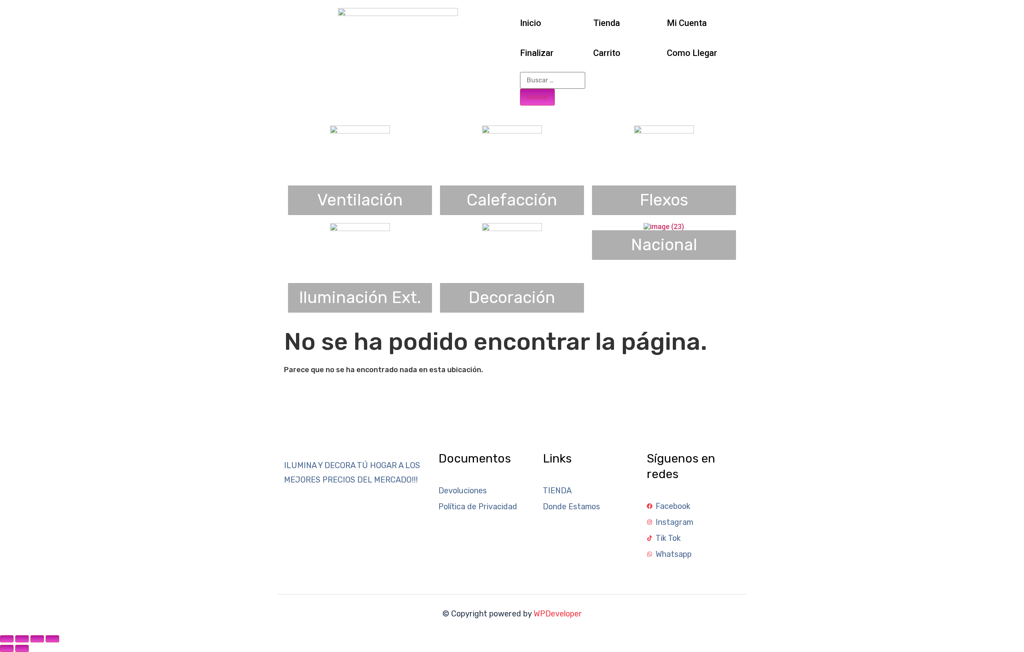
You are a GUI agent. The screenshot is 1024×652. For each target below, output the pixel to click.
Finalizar (537, 53)
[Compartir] (37, 638)
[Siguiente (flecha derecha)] (22, 648)
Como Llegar (692, 53)
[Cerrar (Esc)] (52, 638)
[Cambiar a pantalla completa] (22, 638)
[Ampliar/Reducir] (7, 638)
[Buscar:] (552, 80)
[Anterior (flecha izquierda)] (7, 648)
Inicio (530, 23)
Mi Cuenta (687, 23)
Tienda (606, 23)
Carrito (606, 53)
